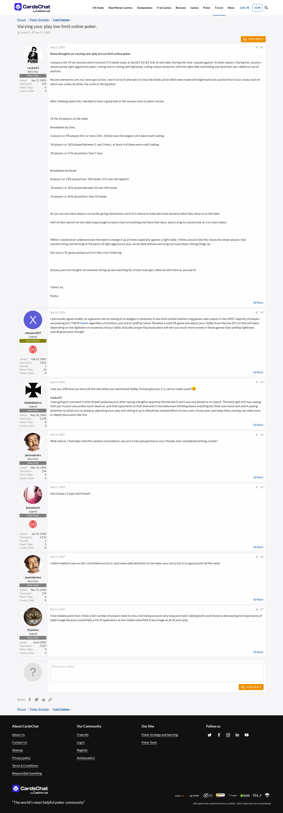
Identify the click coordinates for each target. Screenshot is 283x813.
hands (84, 323)
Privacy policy (21, 758)
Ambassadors (86, 758)
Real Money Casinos (120, 7)
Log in (81, 742)
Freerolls (83, 734)
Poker (206, 7)
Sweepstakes (144, 7)
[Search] (266, 8)
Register (82, 750)
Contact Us (19, 742)
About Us (18, 734)
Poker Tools (149, 742)
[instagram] (228, 735)
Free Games (164, 7)
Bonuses (181, 7)
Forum (219, 7)
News (231, 7)
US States (98, 7)
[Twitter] (209, 735)
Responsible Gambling (27, 773)
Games (194, 7)
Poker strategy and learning (160, 734)
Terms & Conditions (25, 765)
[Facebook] (218, 735)
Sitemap (17, 750)
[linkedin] (237, 735)
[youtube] (246, 735)
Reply (260, 302)
